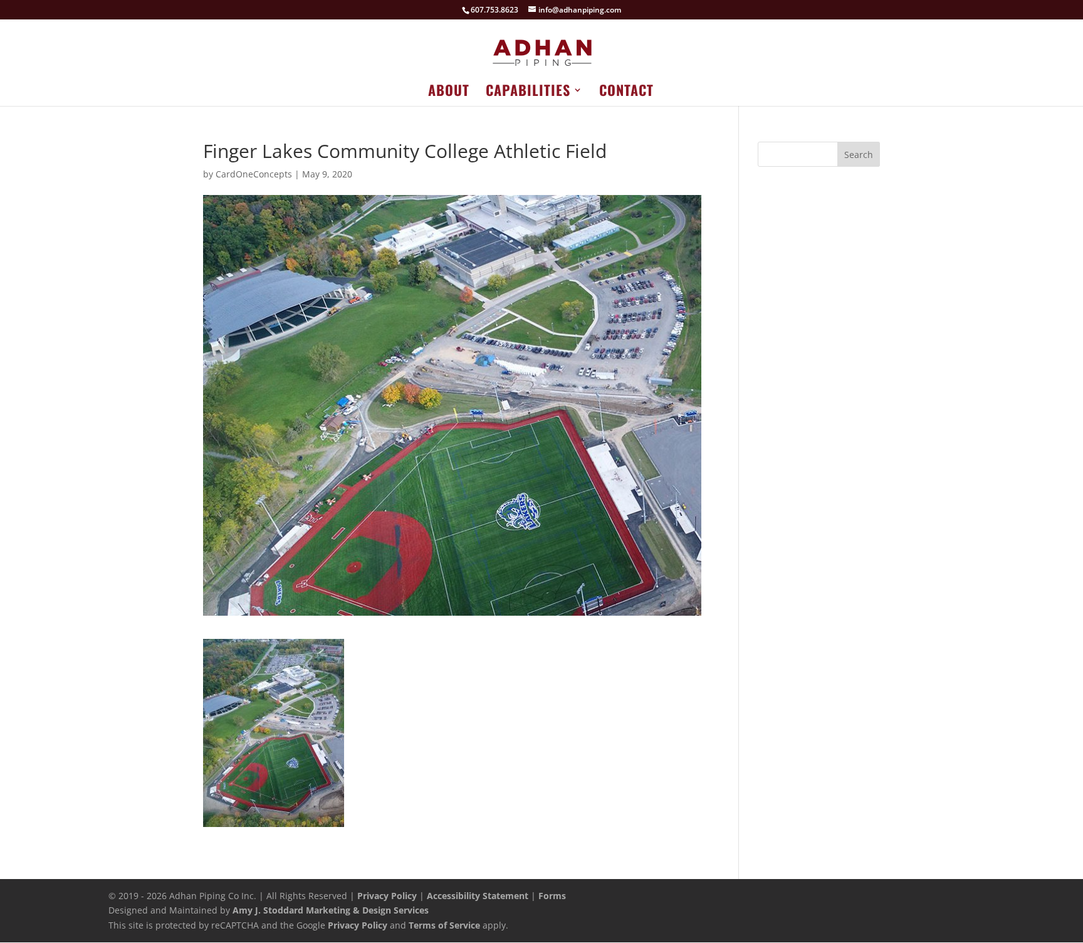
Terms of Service (444, 925)
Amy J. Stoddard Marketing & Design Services (331, 910)
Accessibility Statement (477, 896)
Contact (626, 92)
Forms (552, 896)
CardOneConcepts (254, 174)
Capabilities (528, 92)
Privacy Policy (387, 896)
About (448, 92)
